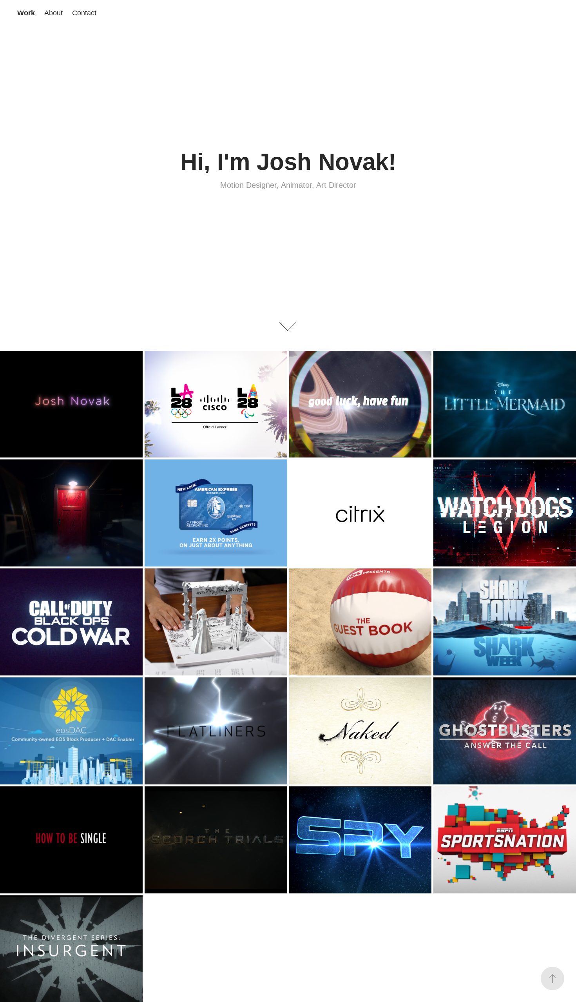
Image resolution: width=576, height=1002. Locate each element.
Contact (84, 13)
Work (26, 13)
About (53, 13)
